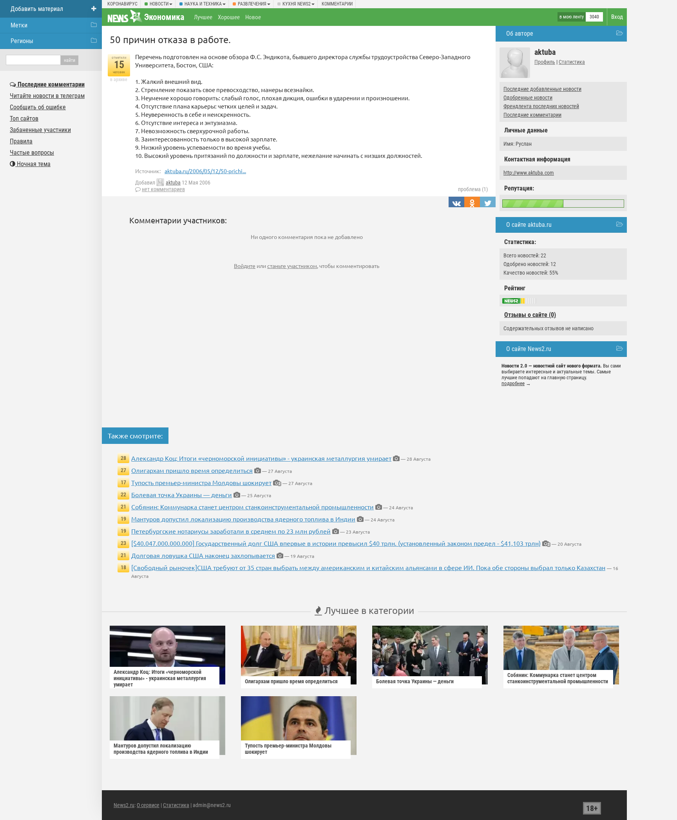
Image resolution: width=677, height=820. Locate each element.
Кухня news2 (296, 4)
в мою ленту (571, 17)
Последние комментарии (532, 115)
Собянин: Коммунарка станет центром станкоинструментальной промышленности (252, 506)
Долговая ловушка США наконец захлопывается (203, 555)
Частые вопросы (32, 152)
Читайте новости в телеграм (47, 96)
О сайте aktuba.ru (529, 224)
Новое (253, 17)
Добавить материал (37, 9)
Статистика (572, 62)
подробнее (513, 383)
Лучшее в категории (368, 610)
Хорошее (229, 17)
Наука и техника (203, 4)
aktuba (173, 182)
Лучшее (203, 17)
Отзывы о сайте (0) (530, 315)
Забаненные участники (40, 130)
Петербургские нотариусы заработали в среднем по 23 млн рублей (231, 531)
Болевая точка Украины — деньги (181, 494)
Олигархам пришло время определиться (192, 470)
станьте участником (292, 265)
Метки (19, 25)
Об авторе (519, 33)
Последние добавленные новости (542, 89)
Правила (21, 141)
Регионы (22, 41)
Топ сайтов (24, 118)
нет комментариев (163, 189)
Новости (159, 4)
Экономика (164, 17)
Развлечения (252, 4)
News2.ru (124, 805)
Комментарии (337, 4)
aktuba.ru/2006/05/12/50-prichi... (205, 170)
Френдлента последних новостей (541, 106)
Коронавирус (122, 4)
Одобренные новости (527, 97)
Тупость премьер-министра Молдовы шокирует (201, 482)
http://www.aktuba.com (528, 173)
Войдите (244, 265)
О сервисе (148, 805)
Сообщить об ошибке (38, 107)
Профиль (544, 62)
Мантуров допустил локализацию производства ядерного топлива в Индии (243, 519)
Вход (617, 16)
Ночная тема (33, 164)
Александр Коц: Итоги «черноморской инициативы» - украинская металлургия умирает (261, 458)
